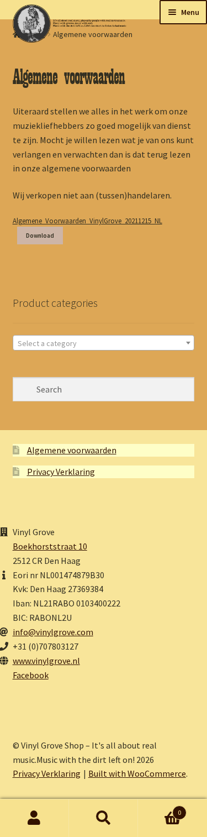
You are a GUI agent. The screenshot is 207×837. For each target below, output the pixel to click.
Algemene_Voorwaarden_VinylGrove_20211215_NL (87, 220)
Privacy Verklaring (61, 471)
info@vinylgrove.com (53, 631)
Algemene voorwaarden (71, 450)
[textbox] (103, 343)
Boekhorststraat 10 (50, 546)
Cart (159, 809)
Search (103, 818)
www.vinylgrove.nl (46, 660)
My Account (34, 818)
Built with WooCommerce (137, 773)
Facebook (31, 675)
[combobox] (104, 343)
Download (40, 235)
